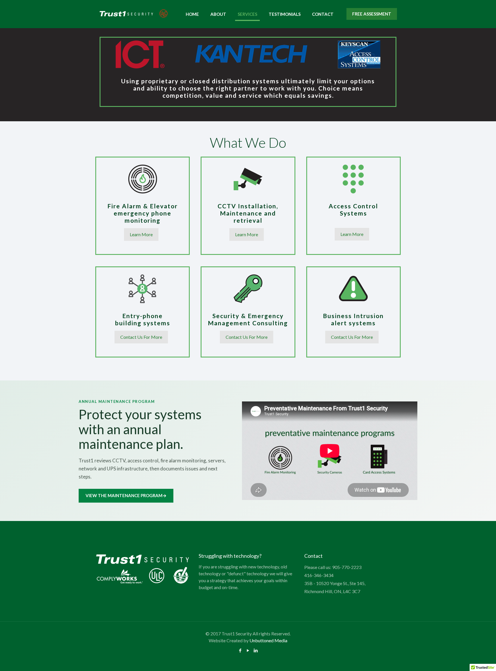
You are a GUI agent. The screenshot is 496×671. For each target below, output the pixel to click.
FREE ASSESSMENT (371, 13)
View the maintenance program (126, 495)
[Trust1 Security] (133, 14)
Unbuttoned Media (268, 640)
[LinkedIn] (256, 650)
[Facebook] (240, 650)
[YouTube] (248, 650)
